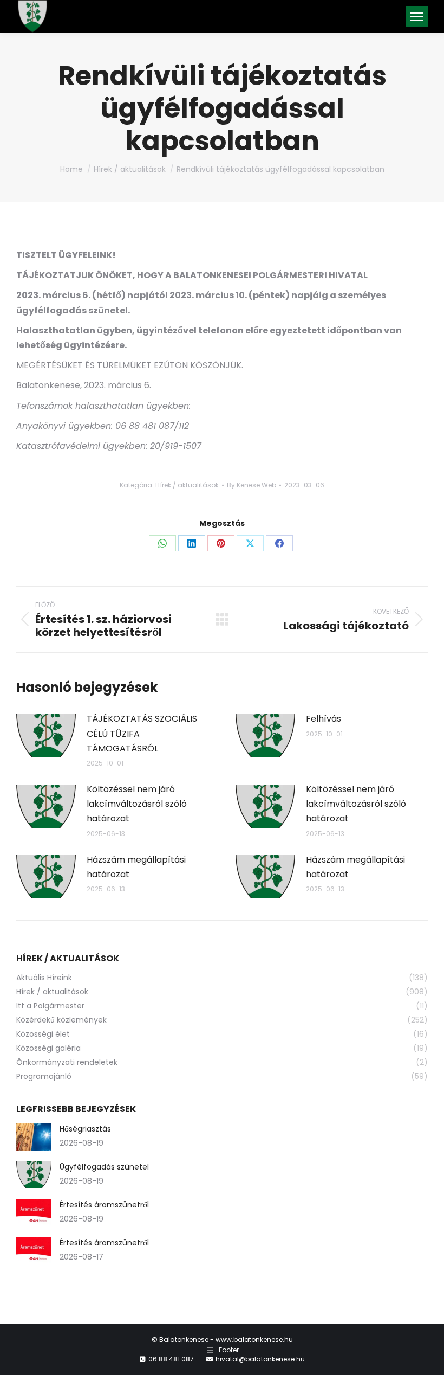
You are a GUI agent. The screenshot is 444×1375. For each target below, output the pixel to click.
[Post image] (46, 735)
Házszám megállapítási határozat (136, 867)
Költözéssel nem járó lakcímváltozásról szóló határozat (137, 804)
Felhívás (323, 718)
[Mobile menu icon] (417, 16)
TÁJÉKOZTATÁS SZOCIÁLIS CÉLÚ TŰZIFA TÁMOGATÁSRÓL (142, 733)
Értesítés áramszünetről (104, 1204)
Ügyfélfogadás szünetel (104, 1166)
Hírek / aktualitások (187, 485)
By (251, 485)
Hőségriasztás (85, 1128)
